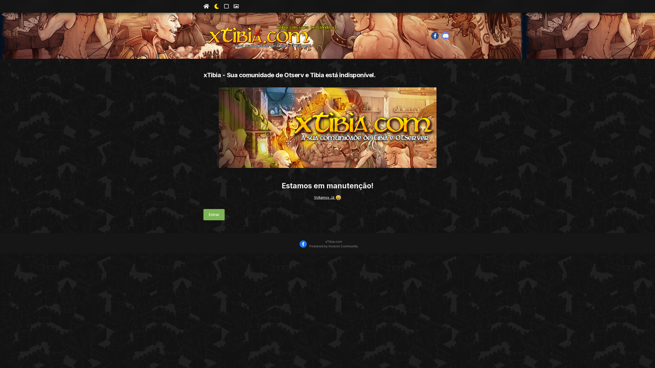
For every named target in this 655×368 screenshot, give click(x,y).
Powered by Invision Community (333, 246)
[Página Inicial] (206, 6)
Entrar (214, 214)
